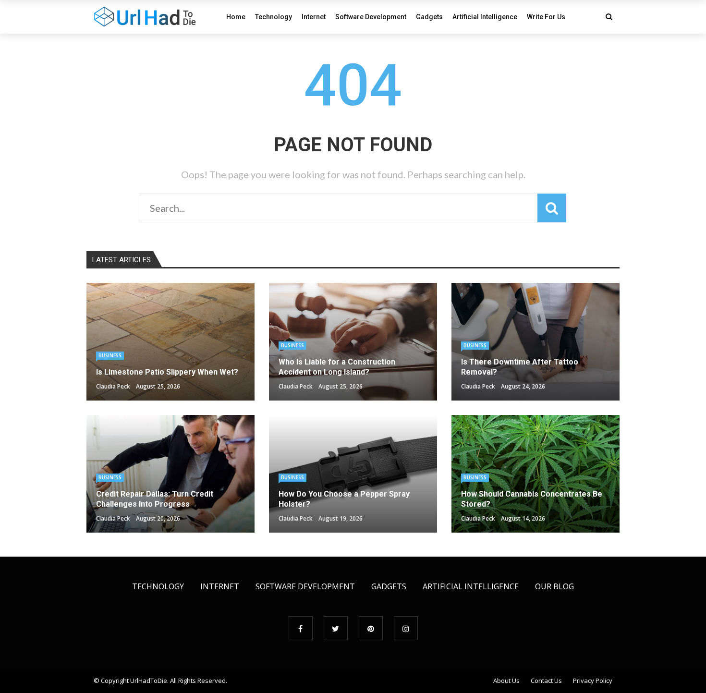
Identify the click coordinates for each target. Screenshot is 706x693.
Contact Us (546, 680)
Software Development (370, 17)
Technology (273, 17)
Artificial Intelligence (484, 17)
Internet (314, 17)
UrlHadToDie (148, 680)
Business (110, 355)
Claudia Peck (113, 386)
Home (235, 17)
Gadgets (429, 17)
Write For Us (546, 17)
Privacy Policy (592, 680)
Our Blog (554, 586)
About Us (506, 680)
